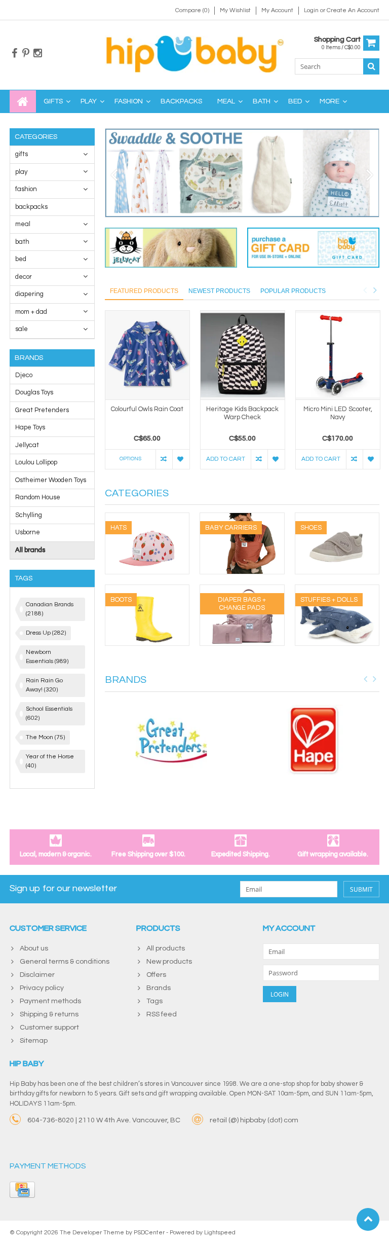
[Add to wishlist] (180, 459)
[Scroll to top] (368, 1219)
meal (226, 101)
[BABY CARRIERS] (242, 518)
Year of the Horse (50, 761)
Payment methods (50, 1001)
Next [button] (374, 290)
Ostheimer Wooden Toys (50, 480)
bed (295, 101)
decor (23, 276)
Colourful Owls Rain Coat (147, 409)
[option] (147, 395)
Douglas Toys (34, 392)
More (329, 101)
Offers (156, 974)
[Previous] (114, 175)
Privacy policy (42, 988)
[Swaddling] (242, 173)
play (89, 101)
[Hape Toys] (313, 740)
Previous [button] (364, 290)
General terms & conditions (64, 961)
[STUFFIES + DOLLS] (337, 590)
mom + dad (31, 311)
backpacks (181, 101)
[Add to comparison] (163, 459)
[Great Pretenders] (171, 740)
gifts (53, 101)
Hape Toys (30, 427)
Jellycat (27, 445)
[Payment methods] (22, 1190)
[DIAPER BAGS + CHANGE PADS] (242, 590)
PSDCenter (149, 1232)
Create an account (353, 10)
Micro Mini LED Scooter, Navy (337, 413)
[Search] (371, 66)
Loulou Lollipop (36, 462)
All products (165, 948)
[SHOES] (337, 518)
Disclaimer (37, 974)
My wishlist (235, 10)
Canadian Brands (49, 609)
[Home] (23, 101)
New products (169, 961)
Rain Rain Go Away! (44, 685)
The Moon (45, 737)
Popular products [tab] (293, 291)
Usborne (27, 532)
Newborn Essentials (47, 657)
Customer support (49, 1027)
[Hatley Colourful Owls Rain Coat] (147, 355)
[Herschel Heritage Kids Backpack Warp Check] (243, 355)
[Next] (370, 175)
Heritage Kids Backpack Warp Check (242, 413)
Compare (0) (192, 10)
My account (277, 10)
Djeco (23, 375)
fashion (128, 101)
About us (34, 948)
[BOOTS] (147, 590)
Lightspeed (220, 1232)
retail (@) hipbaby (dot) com (254, 1120)
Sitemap (34, 1040)
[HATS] (147, 518)
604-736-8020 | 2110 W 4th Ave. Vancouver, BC (103, 1120)
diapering (29, 294)
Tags (154, 1001)
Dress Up (46, 633)
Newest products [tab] (219, 291)
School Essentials (49, 713)
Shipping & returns (49, 1014)
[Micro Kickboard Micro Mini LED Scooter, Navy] (338, 355)
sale (21, 329)
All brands (30, 550)
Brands (158, 988)
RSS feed (161, 1014)
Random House (37, 497)
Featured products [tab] (144, 291)
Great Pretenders (42, 410)
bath (261, 101)
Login (312, 10)
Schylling (28, 515)
